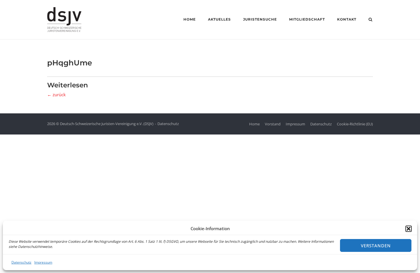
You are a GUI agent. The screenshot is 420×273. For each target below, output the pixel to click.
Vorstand (273, 124)
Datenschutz (21, 262)
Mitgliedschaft (307, 19)
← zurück (56, 94)
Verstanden (376, 245)
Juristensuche (260, 19)
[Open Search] (370, 20)
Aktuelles (219, 19)
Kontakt (346, 19)
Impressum (43, 262)
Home (189, 19)
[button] (408, 229)
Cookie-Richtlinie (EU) (355, 124)
